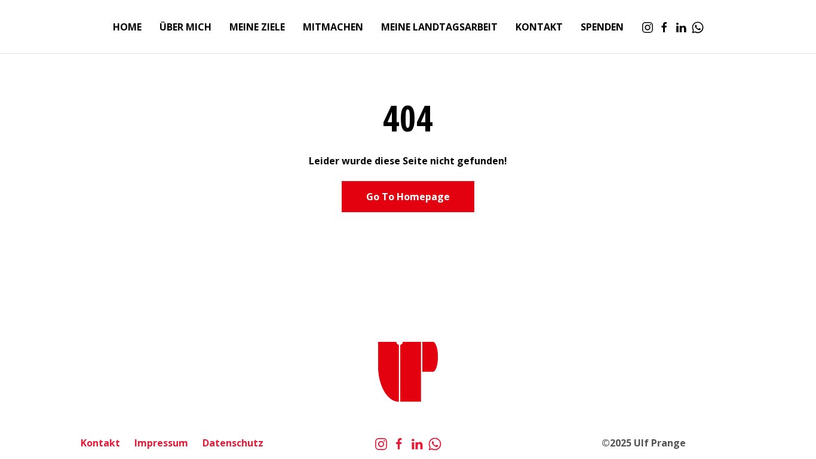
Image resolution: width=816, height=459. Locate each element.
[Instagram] (648, 27)
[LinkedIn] (681, 27)
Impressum (161, 442)
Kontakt (100, 442)
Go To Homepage (408, 196)
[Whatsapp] (698, 27)
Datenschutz (233, 442)
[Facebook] (664, 27)
